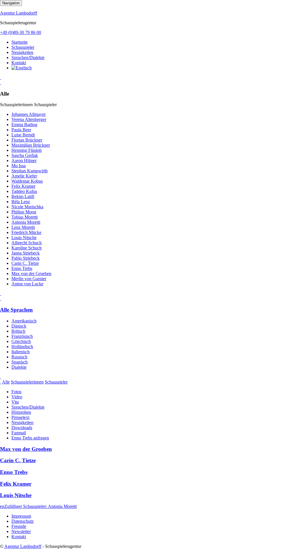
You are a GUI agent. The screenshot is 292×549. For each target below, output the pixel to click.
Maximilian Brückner (30, 145)
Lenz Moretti (23, 227)
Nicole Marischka (27, 206)
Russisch (19, 356)
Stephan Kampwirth (29, 170)
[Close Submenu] (0, 82)
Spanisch (19, 362)
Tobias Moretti (24, 217)
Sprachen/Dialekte (27, 57)
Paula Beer (21, 129)
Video (16, 396)
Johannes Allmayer (28, 114)
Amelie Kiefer (24, 175)
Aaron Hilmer (23, 160)
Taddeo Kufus (24, 191)
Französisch (22, 336)
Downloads (21, 427)
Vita (15, 401)
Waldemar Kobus (27, 181)
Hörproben (21, 412)
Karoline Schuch (26, 247)
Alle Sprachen (16, 310)
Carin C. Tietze (25, 263)
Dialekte (19, 367)
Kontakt (18, 62)
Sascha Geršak (24, 155)
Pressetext (20, 417)
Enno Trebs (21, 268)
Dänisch (18, 326)
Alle (6, 382)
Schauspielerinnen (27, 382)
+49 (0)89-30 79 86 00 (20, 32)
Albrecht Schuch (26, 242)
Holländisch (22, 346)
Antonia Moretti (25, 222)
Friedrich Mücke (26, 232)
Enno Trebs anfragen (30, 437)
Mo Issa (18, 165)
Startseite (19, 42)
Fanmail (18, 432)
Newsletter (21, 531)
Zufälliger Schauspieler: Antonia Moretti (40, 506)
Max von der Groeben (31, 273)
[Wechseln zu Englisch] (21, 67)
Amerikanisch (23, 320)
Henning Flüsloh (26, 150)
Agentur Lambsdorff (18, 13)
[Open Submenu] (0, 77)
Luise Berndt (23, 134)
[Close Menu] (0, 298)
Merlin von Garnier (28, 278)
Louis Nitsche (23, 237)
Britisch (18, 331)
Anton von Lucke (27, 283)
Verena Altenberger (28, 119)
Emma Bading (24, 124)
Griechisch (21, 341)
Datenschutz (22, 521)
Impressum (21, 516)
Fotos (16, 391)
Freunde (18, 526)
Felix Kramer (23, 186)
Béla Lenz (20, 201)
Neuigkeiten (22, 52)
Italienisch (20, 351)
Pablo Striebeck (25, 258)
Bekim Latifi (22, 196)
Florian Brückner (26, 140)
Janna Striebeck (25, 253)
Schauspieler (22, 47)
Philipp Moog (23, 211)
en (2, 506)
